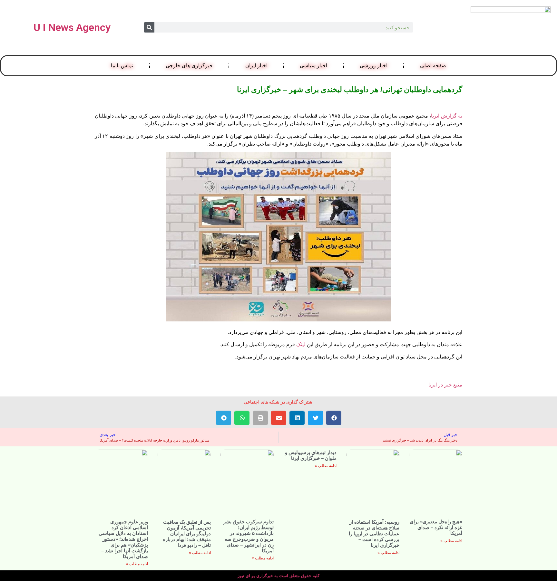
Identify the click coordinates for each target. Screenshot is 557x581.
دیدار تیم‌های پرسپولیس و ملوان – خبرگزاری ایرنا (311, 455)
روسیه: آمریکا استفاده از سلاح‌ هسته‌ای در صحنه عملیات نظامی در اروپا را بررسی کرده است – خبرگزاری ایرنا (374, 533)
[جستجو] (149, 27)
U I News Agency (72, 27)
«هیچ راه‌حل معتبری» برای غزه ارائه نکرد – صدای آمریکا (436, 527)
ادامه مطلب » (451, 540)
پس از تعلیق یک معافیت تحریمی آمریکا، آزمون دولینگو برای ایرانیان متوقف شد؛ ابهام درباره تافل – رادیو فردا (187, 533)
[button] (333, 418)
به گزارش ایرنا (446, 116)
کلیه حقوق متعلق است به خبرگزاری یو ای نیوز (278, 575)
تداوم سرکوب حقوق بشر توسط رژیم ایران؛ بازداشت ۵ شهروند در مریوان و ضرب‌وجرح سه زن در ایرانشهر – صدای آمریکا (248, 536)
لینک (300, 344)
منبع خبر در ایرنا (445, 384)
